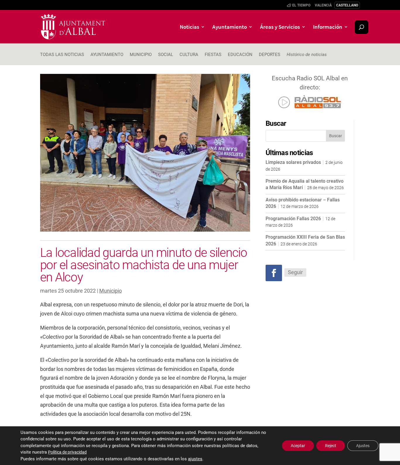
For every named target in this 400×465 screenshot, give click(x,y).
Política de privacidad (67, 452)
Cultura (189, 54)
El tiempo (301, 5)
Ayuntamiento (229, 27)
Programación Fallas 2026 (293, 218)
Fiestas (213, 54)
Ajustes (363, 445)
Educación (240, 54)
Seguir (295, 272)
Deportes (269, 54)
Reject (330, 445)
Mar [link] (134, 346)
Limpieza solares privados (293, 162)
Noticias (189, 27)
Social (165, 54)
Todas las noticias (62, 54)
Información (327, 27)
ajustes (195, 458)
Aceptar (298, 445)
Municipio (141, 54)
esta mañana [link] (179, 360)
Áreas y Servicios (280, 27)
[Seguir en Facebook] (274, 273)
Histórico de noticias (307, 54)
